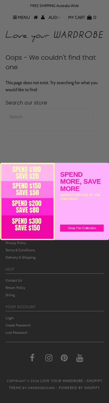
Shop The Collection (82, 228)
